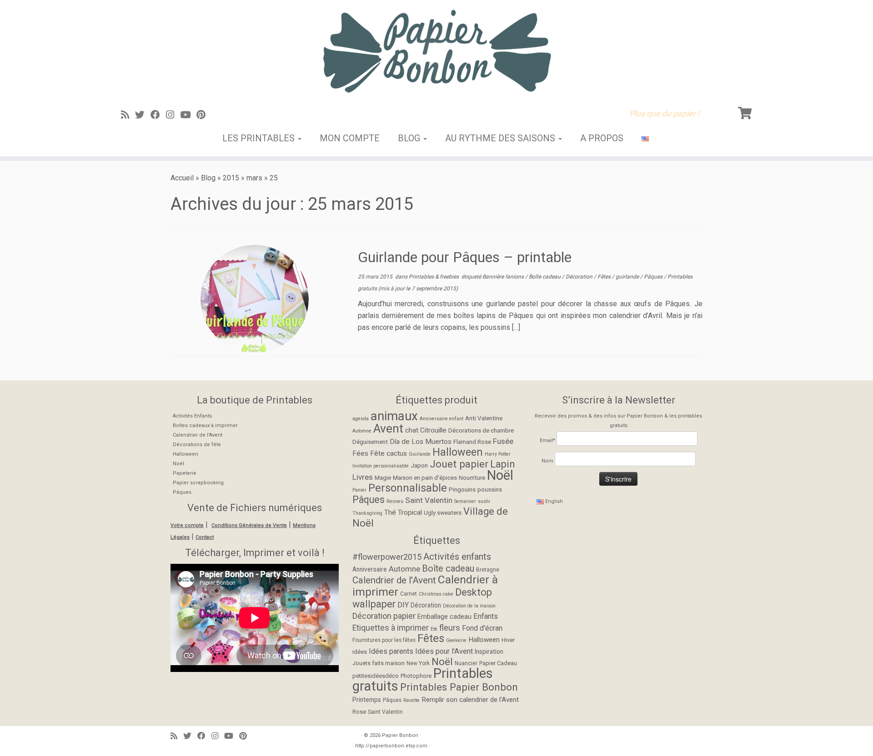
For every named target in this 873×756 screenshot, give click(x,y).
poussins (489, 489)
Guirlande (420, 454)
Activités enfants (457, 556)
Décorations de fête (197, 445)
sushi (484, 501)
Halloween (185, 454)
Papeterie (184, 473)
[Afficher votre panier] (746, 111)
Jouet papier (459, 464)
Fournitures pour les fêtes (384, 640)
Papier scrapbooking (198, 483)
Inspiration (489, 651)
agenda (360, 419)
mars (254, 178)
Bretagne (487, 570)
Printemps (366, 699)
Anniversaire (369, 569)
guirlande (628, 277)
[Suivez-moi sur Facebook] (158, 114)
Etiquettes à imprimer (390, 627)
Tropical (410, 512)
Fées (360, 453)
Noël (178, 464)
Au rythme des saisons (501, 138)
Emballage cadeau (444, 617)
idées (359, 651)
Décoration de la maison (469, 606)
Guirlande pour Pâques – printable (465, 257)
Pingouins (462, 489)
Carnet (408, 594)
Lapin (502, 464)
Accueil (182, 178)
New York (418, 663)
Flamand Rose (472, 441)
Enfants (485, 616)
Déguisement (370, 441)
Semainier (465, 501)
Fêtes (604, 277)
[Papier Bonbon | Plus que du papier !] (436, 51)
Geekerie (456, 640)
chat (411, 430)
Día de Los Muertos (421, 442)
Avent (388, 428)
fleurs (449, 627)
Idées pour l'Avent (444, 651)
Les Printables (259, 138)
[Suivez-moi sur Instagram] (173, 114)
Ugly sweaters (443, 512)
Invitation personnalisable (380, 466)
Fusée (503, 441)
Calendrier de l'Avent (197, 435)
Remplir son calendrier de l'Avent (470, 700)
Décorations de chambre (481, 430)
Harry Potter (498, 454)
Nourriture (472, 477)
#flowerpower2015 (386, 557)
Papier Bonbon (400, 735)
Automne (361, 431)
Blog (410, 138)
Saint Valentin (428, 500)
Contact (205, 537)
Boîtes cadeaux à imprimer (205, 425)
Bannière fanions (503, 277)
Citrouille (433, 430)
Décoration (580, 277)
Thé (390, 512)
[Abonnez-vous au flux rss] (128, 114)
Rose (359, 711)
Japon (419, 465)
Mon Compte (350, 138)
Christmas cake (436, 594)
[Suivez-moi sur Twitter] (143, 114)
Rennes (394, 501)
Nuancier (466, 663)
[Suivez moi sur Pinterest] (203, 114)
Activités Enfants (192, 416)
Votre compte (187, 525)
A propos (601, 138)
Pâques (654, 277)
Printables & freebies (434, 277)
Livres (362, 477)
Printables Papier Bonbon (459, 687)
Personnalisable (407, 488)
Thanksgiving (367, 513)
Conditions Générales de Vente (249, 525)
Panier (359, 490)
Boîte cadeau (545, 277)
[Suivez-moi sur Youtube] (188, 114)
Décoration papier (384, 616)
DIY (403, 605)
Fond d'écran (482, 628)
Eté (434, 629)
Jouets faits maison (378, 663)
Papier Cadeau (498, 663)
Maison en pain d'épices (425, 477)
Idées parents (391, 651)
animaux (394, 415)
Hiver (508, 640)
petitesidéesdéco (375, 675)
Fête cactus (388, 453)
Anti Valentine (483, 418)
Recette (411, 700)
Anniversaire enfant (441, 419)
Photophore (416, 675)
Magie (383, 477)
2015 (231, 178)
